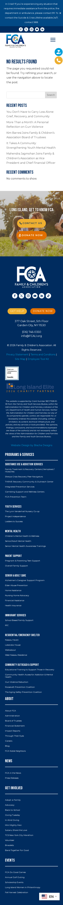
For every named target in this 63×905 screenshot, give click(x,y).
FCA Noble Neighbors (15, 751)
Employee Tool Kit (38, 359)
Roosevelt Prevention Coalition (20, 687)
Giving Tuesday (12, 815)
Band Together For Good (17, 850)
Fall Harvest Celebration (16, 892)
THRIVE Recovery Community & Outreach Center (29, 482)
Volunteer (9, 840)
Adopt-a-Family (13, 800)
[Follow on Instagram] (32, 29)
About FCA (10, 711)
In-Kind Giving (12, 820)
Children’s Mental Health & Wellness (22, 536)
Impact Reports (12, 731)
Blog (7, 746)
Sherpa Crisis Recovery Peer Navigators (24, 476)
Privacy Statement (17, 354)
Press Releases (11, 778)
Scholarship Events (14, 882)
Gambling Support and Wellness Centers (24, 492)
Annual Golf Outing (15, 877)
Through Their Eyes (14, 736)
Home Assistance (13, 590)
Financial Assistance (14, 600)
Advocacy (9, 805)
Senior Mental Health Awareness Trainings (25, 546)
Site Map (20, 359)
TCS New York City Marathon (19, 835)
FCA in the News (13, 773)
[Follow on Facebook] (21, 29)
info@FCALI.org (31, 336)
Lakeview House (12, 645)
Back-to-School (12, 810)
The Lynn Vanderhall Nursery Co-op (22, 511)
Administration (12, 716)
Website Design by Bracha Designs (31, 445)
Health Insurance (13, 605)
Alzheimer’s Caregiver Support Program (25, 580)
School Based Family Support (19, 620)
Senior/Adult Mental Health (18, 541)
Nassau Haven (12, 640)
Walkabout (10, 650)
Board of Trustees (13, 721)
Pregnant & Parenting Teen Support (22, 561)
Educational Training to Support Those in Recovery (29, 669)
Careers (8, 741)
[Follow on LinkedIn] (42, 29)
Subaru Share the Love (16, 830)
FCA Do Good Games (15, 872)
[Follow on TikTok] (48, 295)
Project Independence (15, 516)
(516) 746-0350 (31, 332)
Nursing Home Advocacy (17, 595)
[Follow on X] (26, 29)
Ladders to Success (14, 521)
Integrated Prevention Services (19, 487)
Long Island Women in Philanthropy (22, 887)
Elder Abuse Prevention (16, 585)
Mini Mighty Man (13, 825)
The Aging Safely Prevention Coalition (23, 692)
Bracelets (9, 845)
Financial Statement (15, 726)
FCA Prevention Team (15, 497)
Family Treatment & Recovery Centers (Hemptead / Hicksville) (29, 470)
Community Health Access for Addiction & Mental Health (29, 675)
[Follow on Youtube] (37, 29)
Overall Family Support (16, 566)
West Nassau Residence (16, 655)
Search (51, 94)
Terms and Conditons (43, 354)
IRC (7, 625)
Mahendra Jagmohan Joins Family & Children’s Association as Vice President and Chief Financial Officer (30, 158)
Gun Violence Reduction (16, 682)
